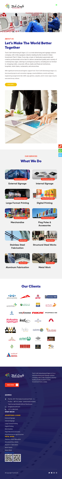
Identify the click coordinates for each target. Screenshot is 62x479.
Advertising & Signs (20, 179)
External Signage (17, 183)
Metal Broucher (9, 453)
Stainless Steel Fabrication (13, 439)
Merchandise (17, 222)
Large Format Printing (17, 203)
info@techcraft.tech (14, 407)
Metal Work (23, 240)
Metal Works (8, 447)
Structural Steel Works (44, 244)
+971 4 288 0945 (13, 409)
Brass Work (8, 450)
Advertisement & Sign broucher (14, 434)
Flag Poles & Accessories (12, 432)
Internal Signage (44, 183)
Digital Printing (44, 203)
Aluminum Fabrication (17, 267)
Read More (10, 385)
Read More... (11, 84)
